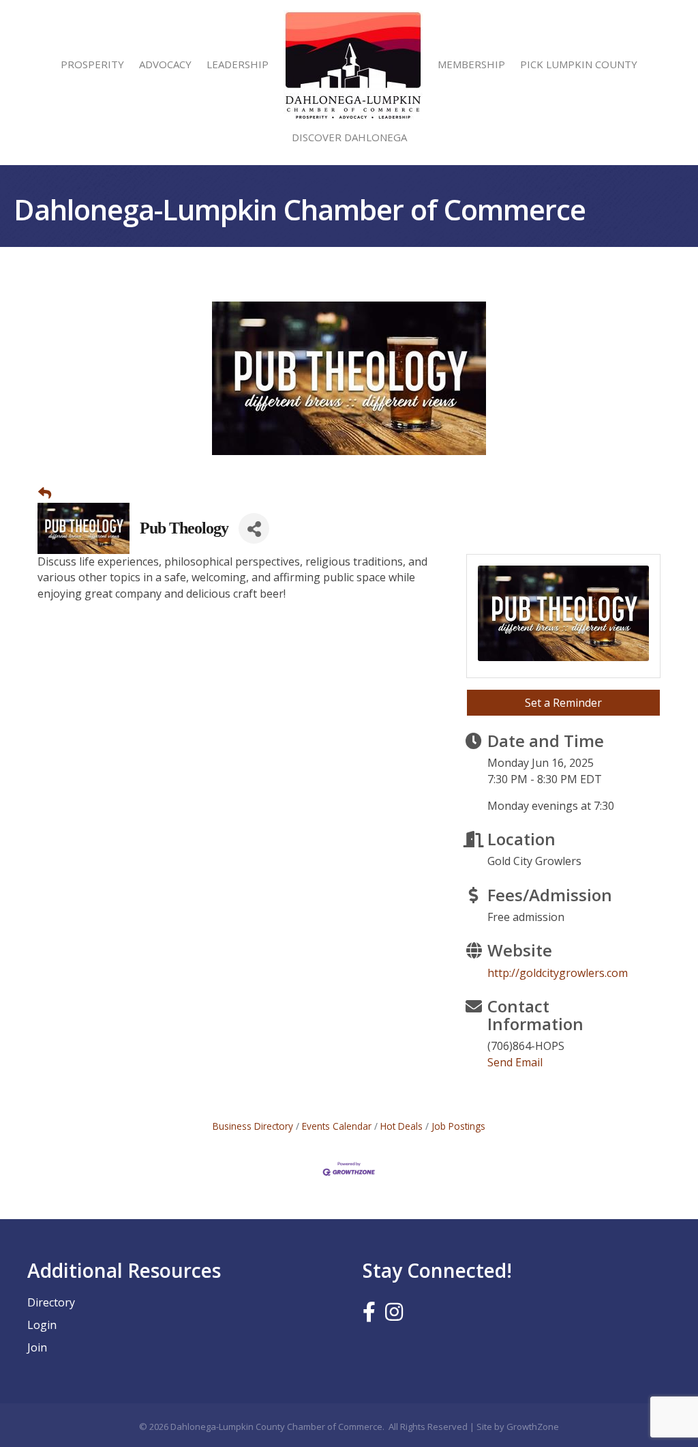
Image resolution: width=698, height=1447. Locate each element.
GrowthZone (532, 1426)
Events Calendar (336, 1126)
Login (42, 1324)
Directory (51, 1302)
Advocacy (165, 64)
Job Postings (458, 1126)
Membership (471, 64)
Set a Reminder (563, 702)
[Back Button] (44, 493)
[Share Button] (254, 528)
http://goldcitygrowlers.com (557, 972)
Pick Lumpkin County (578, 64)
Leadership (238, 64)
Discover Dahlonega (349, 137)
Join (37, 1347)
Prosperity (92, 64)
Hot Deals (401, 1126)
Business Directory (253, 1126)
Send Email (515, 1062)
